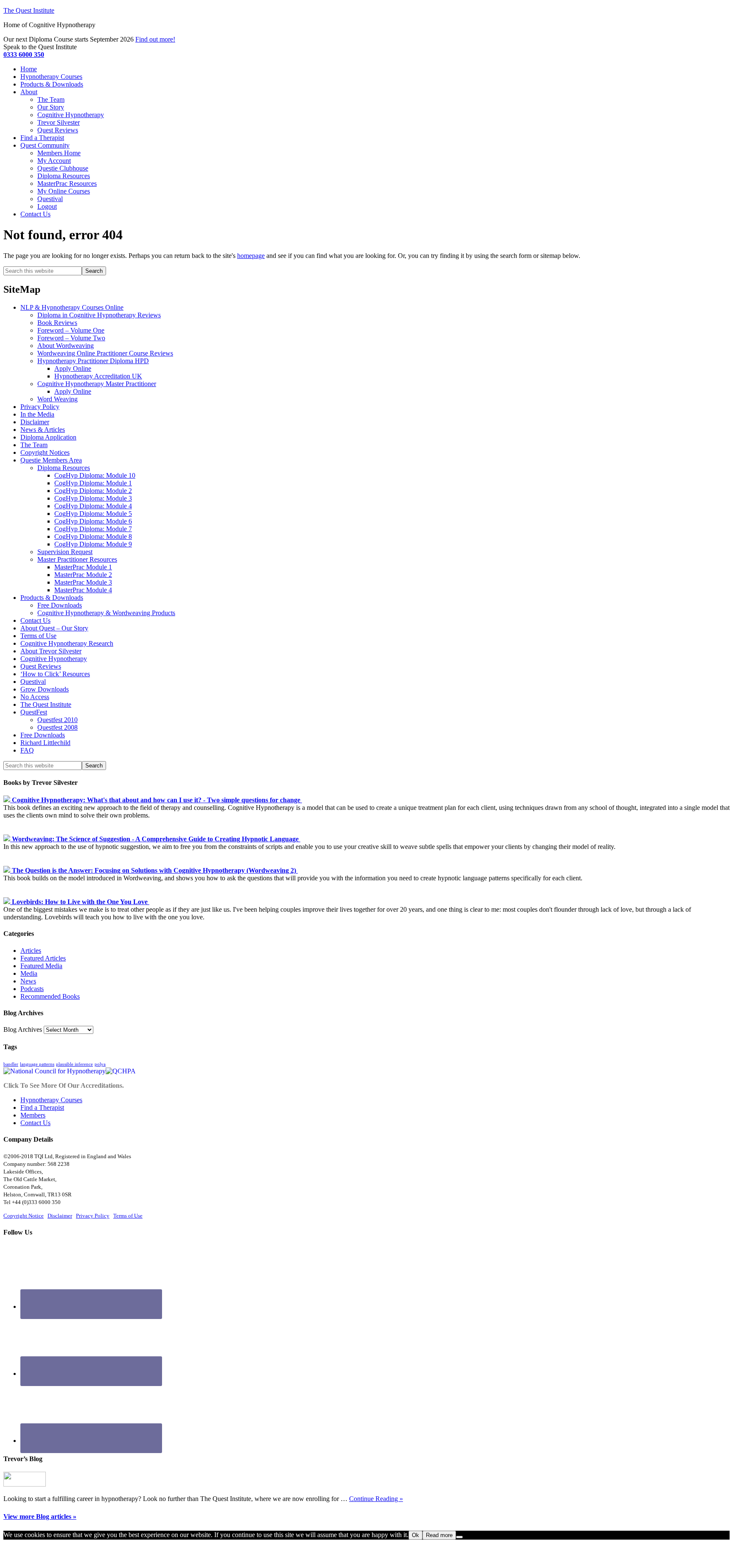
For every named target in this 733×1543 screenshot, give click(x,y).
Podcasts (32, 988)
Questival (33, 681)
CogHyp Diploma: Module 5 (93, 513)
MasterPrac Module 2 (83, 574)
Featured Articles (43, 958)
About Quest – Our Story (54, 628)
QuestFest (33, 712)
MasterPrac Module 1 (83, 567)
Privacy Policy (39, 406)
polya (100, 1064)
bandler (10, 1064)
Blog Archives (22, 1029)
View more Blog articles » (39, 1516)
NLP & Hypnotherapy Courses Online (71, 307)
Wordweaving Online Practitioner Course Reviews (105, 353)
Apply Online (72, 368)
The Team (34, 444)
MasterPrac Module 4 (83, 590)
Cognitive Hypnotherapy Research (66, 643)
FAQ (27, 750)
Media (28, 973)
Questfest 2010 (57, 719)
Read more (439, 1535)
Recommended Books (50, 996)
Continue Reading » (376, 1498)
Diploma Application (48, 437)
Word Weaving (57, 399)
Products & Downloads (51, 597)
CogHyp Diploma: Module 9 (93, 544)
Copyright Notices (45, 452)
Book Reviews (57, 322)
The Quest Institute (28, 10)
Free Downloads (59, 605)
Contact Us (35, 620)
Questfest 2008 (57, 727)
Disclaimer (34, 422)
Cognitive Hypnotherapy (53, 658)
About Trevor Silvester (50, 651)
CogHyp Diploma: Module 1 (93, 483)
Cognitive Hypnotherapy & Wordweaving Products (106, 612)
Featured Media (41, 965)
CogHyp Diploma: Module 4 (93, 506)
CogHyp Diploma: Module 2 (93, 490)
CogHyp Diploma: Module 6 (93, 521)
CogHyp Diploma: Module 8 (93, 536)
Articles (30, 950)
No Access (34, 696)
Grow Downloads (44, 689)
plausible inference (74, 1064)
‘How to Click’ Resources (55, 674)
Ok (415, 1535)
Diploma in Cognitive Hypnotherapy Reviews (99, 315)
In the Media (37, 414)
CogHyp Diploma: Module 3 (93, 498)
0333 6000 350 (23, 54)
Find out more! (155, 39)
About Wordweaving (65, 345)
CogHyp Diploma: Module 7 (93, 528)
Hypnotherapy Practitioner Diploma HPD (93, 360)
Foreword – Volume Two (71, 338)
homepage (251, 255)
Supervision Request (64, 551)
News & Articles (42, 429)
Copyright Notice (23, 1216)
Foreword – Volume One (70, 330)
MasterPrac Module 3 (83, 582)
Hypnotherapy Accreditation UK (98, 376)
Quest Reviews (40, 666)
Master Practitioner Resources (77, 559)
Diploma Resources (63, 467)
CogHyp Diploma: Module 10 (94, 475)
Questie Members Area (51, 460)
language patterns (37, 1064)
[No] (459, 1537)
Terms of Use (38, 635)
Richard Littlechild (45, 742)
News (28, 981)
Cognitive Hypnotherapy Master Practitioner (96, 383)
